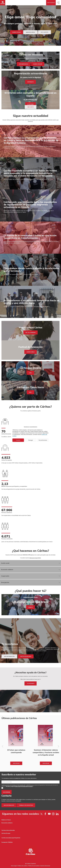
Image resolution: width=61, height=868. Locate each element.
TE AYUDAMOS (30, 683)
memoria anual (30, 32)
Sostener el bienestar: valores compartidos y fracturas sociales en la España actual (46, 752)
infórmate (30, 82)
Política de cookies (22, 865)
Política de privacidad (33, 865)
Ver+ (30, 373)
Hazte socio (51, 2)
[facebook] (45, 814)
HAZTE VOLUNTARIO (25, 656)
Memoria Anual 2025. (35, 558)
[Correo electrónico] (30, 781)
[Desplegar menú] (58, 2)
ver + (30, 392)
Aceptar (18, 440)
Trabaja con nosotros (26, 805)
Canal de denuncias (45, 865)
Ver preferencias (43, 440)
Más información (9, 805)
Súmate (30, 607)
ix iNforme (30, 104)
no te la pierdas (30, 332)
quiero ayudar (37, 64)
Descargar (16, 763)
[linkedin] (57, 814)
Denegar (30, 440)
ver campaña (44, 32)
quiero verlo (31, 352)
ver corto (30, 107)
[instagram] (53, 814)
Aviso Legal (18, 786)
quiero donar (16, 32)
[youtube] (49, 814)
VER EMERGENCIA (23, 64)
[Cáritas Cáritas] (2, 2)
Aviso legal (14, 865)
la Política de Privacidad (26, 786)
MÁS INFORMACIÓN (9, 656)
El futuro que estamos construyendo (16, 751)
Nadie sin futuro (6, 820)
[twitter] (41, 814)
